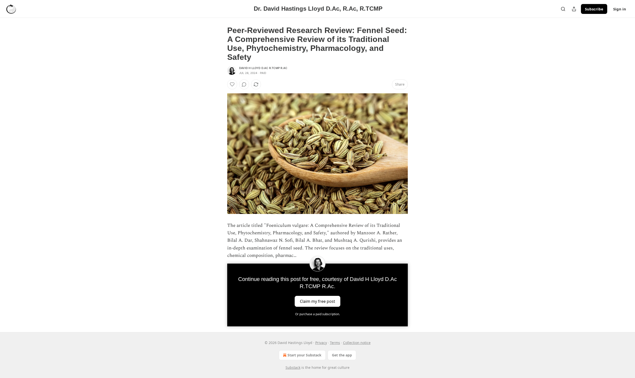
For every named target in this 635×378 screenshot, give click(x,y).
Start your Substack (304, 355)
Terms (335, 342)
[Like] (232, 84)
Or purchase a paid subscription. (317, 314)
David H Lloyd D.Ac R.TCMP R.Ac (263, 68)
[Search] (563, 9)
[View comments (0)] (244, 84)
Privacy (321, 342)
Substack (293, 367)
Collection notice (357, 342)
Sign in (619, 8)
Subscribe (594, 8)
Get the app (342, 355)
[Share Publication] (574, 9)
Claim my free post (317, 301)
